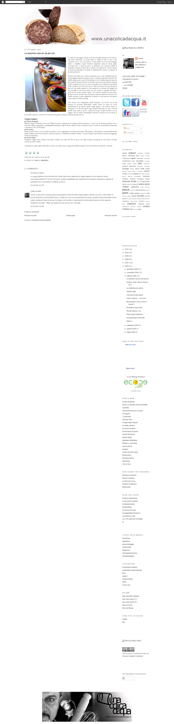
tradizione (131, 204)
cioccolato (139, 161)
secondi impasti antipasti (134, 198)
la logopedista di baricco (131, 513)
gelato (124, 171)
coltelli (124, 619)
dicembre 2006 (132, 269)
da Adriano (126, 538)
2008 (127, 259)
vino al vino (126, 464)
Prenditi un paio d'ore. (135, 308)
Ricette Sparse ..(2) (134, 311)
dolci (37, 160)
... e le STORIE (127, 85)
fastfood (125, 166)
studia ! (125, 576)
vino (131, 209)
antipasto (140, 153)
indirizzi (147, 171)
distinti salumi (132, 163)
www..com (130, 344)
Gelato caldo (131, 292)
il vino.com (126, 585)
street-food (133, 201)
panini (124, 184)
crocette (147, 161)
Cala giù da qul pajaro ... (136, 295)
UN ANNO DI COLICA (130, 79)
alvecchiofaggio (128, 544)
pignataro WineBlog (129, 440)
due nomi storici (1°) (129, 599)
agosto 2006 (131, 329)
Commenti (129, 133)
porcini (147, 190)
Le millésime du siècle (135, 288)
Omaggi (142, 181)
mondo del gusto (128, 434)
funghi (148, 169)
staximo (125, 449)
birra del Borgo (127, 608)
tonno (148, 201)
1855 (124, 582)
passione (135, 184)
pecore (147, 187)
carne (133, 158)
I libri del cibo (127, 420)
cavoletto (125, 408)
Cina (133, 161)
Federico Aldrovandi (129, 498)
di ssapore (126, 414)
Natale (147, 179)
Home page (70, 215)
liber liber (142, 174)
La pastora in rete (128, 516)
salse (129, 196)
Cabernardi (126, 158)
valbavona (125, 206)
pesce (126, 189)
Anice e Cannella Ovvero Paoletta (134, 405)
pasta (141, 184)
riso (148, 193)
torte (123, 204)
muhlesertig (126, 547)
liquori (124, 176)
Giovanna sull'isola (129, 475)
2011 (127, 249)
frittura (137, 169)
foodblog (147, 166)
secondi (140, 196)
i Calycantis (126, 417)
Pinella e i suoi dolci (129, 443)
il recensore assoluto (130, 501)
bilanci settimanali (128, 156)
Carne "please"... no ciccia (136, 298)
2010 (127, 253)
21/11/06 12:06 (37, 185)
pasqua (129, 184)
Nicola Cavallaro (128, 478)
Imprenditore (127, 507)
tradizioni (141, 204)
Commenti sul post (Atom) (41, 220)
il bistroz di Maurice (129, 484)
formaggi (125, 169)
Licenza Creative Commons (132, 656)
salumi (133, 196)
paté (142, 187)
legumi (136, 174)
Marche (130, 176)
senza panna (127, 446)
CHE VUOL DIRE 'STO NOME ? (134, 76)
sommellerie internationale (132, 570)
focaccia (139, 166)
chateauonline (127, 579)
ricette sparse (134, 193)
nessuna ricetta (129, 181)
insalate (124, 174)
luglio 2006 (131, 332)
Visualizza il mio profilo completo (141, 64)
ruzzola (124, 196)
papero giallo (127, 437)
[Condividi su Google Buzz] (38, 154)
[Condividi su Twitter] (30, 154)
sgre (144, 198)
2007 (127, 263)
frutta (142, 169)
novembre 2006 (133, 273)
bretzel (142, 156)
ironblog (130, 174)
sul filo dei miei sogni (130, 452)
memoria (44, 160)
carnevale (140, 158)
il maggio (139, 171)
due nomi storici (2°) (129, 602)
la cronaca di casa (129, 510)
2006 (127, 266)
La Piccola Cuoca (128, 481)
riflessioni (143, 193)
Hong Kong (131, 171)
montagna (140, 179)
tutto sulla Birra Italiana (130, 596)
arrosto (147, 153)
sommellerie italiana (129, 567)
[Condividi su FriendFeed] (34, 154)
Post (127, 128)
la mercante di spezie (130, 431)
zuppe (139, 209)
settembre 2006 (133, 325)
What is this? (130, 368)
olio (138, 181)
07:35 (47, 157)
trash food (126, 461)
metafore (125, 179)
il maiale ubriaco (128, 425)
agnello (124, 153)
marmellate (137, 176)
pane (148, 181)
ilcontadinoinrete (128, 504)
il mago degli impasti (130, 422)
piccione (133, 190)
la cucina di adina (128, 428)
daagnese (126, 550)
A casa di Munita (128, 402)
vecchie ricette (136, 206)
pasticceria (135, 187)
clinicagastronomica (129, 553)
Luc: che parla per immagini (132, 519)
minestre (133, 179)
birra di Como (127, 605)
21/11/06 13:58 (37, 206)
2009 (127, 256)
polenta (142, 190)
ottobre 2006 (132, 276)
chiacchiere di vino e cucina (132, 411)
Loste (33, 191)
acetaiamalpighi (128, 556)
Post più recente (30, 215)
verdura (146, 206)
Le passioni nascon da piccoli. (39, 53)
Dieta (124, 163)
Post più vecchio (111, 215)
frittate (132, 169)
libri (123, 622)
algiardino (126, 541)
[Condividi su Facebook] (26, 154)
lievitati (147, 174)
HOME (124, 88)
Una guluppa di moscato (136, 318)
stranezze (125, 201)
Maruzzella (126, 487)
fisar (123, 573)
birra (137, 156)
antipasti (132, 153)
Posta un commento (31, 212)
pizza (138, 190)
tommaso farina (128, 458)
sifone (148, 198)
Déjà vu (129, 321)
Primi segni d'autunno (135, 314)
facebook (147, 163)
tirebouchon (126, 455)
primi (125, 192)
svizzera (141, 201)
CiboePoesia (126, 161)
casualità (147, 158)
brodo (148, 156)
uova (148, 204)
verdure (125, 209)
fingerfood (132, 166)
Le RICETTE (127, 82)
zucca (135, 209)
